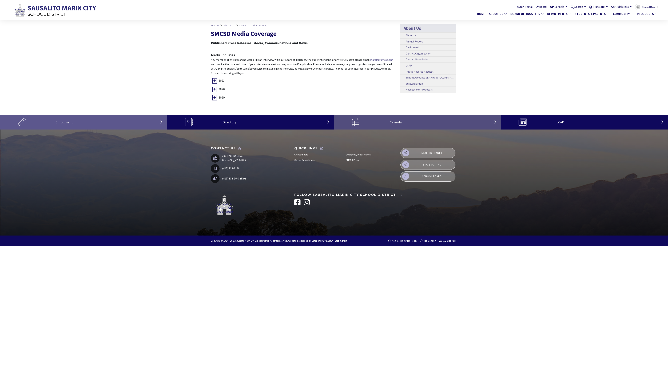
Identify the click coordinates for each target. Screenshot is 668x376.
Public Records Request (420, 71)
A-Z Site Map (449, 240)
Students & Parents (590, 14)
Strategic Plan (414, 83)
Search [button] (578, 7)
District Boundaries (417, 59)
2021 (221, 81)
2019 (221, 98)
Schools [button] (559, 7)
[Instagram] (307, 204)
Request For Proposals (419, 89)
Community (621, 14)
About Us (496, 14)
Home (481, 14)
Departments (557, 14)
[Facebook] (297, 204)
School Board (432, 176)
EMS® (330, 240)
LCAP (409, 65)
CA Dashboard (301, 154)
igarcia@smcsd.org (381, 59)
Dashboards (413, 47)
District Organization (418, 53)
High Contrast (429, 240)
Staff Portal (525, 7)
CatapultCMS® (318, 240)
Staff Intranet (432, 153)
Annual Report (414, 41)
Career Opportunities (304, 160)
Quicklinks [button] (622, 7)
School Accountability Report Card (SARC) (430, 77)
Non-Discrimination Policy (404, 240)
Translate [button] (599, 7)
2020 (221, 89)
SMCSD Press (352, 160)
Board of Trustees (525, 14)
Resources (645, 14)
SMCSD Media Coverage (254, 25)
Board (543, 7)
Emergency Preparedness (358, 154)
